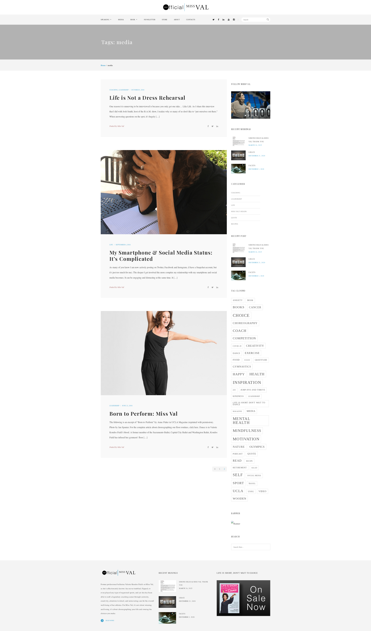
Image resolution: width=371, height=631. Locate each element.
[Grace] (238, 155)
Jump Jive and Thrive (253, 390)
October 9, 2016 (137, 90)
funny (247, 360)
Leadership (124, 90)
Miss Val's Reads (239, 211)
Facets (252, 166)
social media (254, 476)
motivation (246, 439)
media (251, 411)
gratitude (261, 360)
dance (236, 353)
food (236, 360)
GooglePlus (252, 115)
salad (254, 468)
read (237, 460)
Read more (110, 620)
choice (241, 315)
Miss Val (120, 126)
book (250, 300)
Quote (234, 218)
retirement (240, 468)
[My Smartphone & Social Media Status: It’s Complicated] (164, 192)
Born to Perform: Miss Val (143, 413)
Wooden (239, 498)
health (257, 374)
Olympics (257, 446)
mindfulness (247, 431)
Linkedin (256, 115)
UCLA (238, 491)
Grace (252, 152)
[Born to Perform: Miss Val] (164, 353)
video (263, 491)
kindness (238, 396)
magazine (237, 411)
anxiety (238, 300)
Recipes (234, 224)
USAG (251, 491)
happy (239, 374)
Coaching (113, 90)
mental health (241, 421)
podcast (238, 454)
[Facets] (238, 169)
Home (103, 65)
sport (238, 483)
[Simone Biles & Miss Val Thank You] (238, 141)
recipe (249, 461)
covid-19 (237, 346)
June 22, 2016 (127, 405)
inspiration (247, 382)
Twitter (245, 115)
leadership (254, 396)
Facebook (248, 115)
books (238, 307)
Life (111, 245)
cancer (255, 307)
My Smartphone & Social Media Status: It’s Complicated (160, 255)
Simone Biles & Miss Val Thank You (259, 140)
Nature (239, 446)
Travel (252, 484)
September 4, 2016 (123, 245)
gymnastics (242, 366)
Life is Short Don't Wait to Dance (249, 404)
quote (251, 453)
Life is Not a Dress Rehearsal (147, 97)
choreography (245, 323)
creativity (255, 345)
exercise (252, 353)
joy (234, 390)
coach (239, 331)
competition (244, 338)
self (238, 475)
